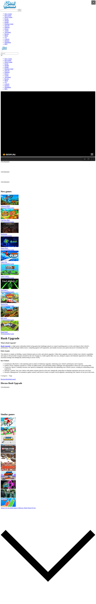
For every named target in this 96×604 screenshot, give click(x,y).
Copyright (10, 508)
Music (6, 35)
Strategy (6, 41)
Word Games (8, 17)
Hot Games (7, 15)
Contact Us (16, 508)
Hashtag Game (8, 24)
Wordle (6, 20)
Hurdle (6, 22)
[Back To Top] (48, 602)
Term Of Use (32, 508)
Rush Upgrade (5, 346)
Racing (6, 34)
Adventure (7, 32)
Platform (7, 27)
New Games (8, 14)
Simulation (7, 42)
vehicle (7, 379)
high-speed (12, 379)
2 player (6, 39)
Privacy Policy (23, 508)
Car (5, 37)
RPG (6, 44)
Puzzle (6, 19)
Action (6, 30)
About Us (4, 508)
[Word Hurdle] (10, 8)
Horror (6, 29)
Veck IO (6, 25)
